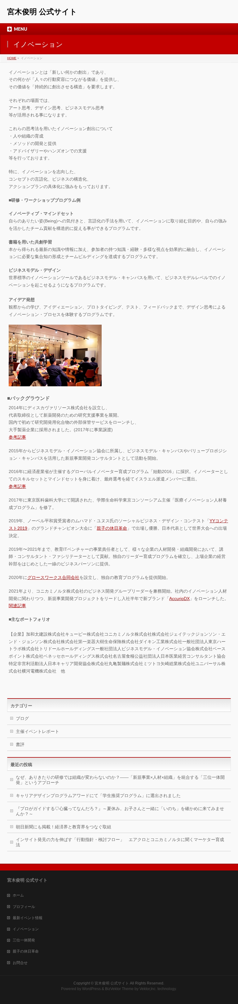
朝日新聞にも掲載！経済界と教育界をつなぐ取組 (63, 826)
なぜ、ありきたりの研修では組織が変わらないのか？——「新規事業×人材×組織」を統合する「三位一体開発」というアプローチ (120, 780)
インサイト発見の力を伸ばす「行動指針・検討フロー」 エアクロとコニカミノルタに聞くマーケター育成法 (120, 842)
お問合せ (20, 963)
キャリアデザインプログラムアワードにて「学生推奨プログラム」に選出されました (98, 795)
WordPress (91, 989)
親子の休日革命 (112, 528)
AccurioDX (179, 598)
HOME (11, 58)
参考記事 (17, 437)
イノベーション (26, 929)
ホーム (18, 895)
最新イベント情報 (27, 918)
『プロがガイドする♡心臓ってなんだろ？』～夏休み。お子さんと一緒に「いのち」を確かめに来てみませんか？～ (120, 811)
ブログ (22, 718)
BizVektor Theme (119, 989)
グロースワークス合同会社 (53, 577)
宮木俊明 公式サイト (42, 11)
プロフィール (24, 907)
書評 (20, 744)
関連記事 (17, 605)
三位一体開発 (24, 940)
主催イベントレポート (37, 731)
